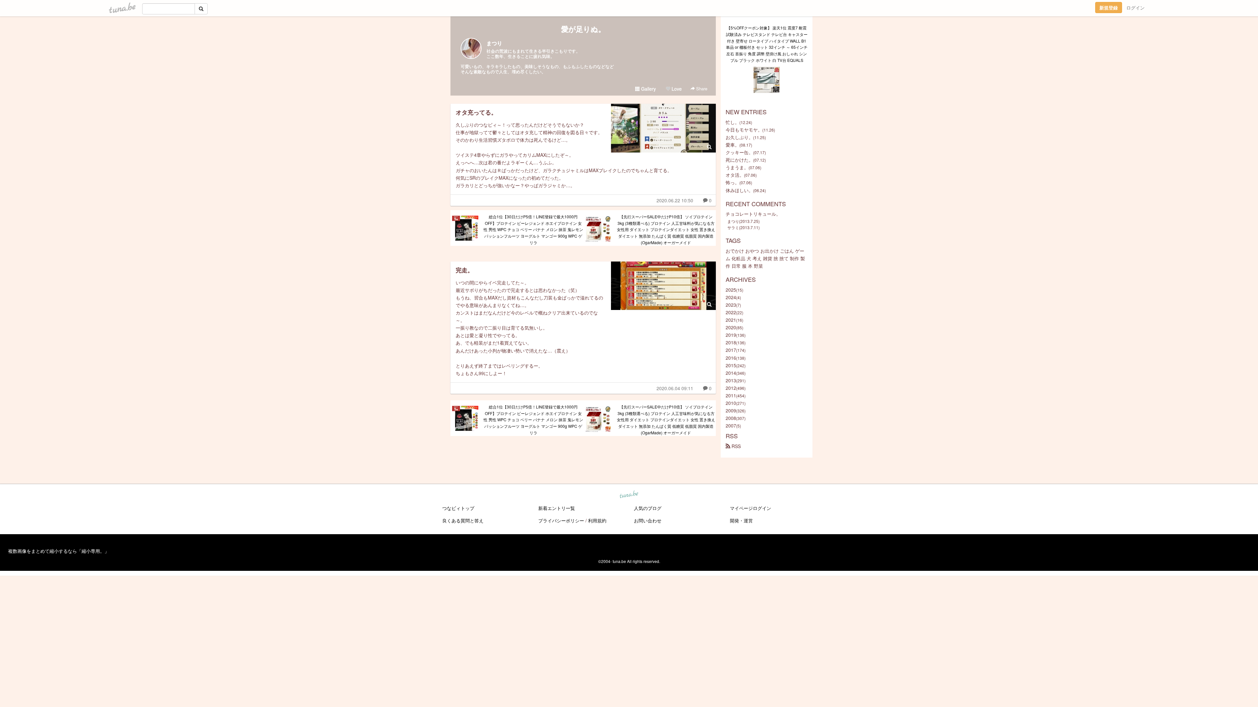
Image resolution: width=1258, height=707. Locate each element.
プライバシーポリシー (561, 520)
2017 (731, 350)
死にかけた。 (739, 159)
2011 (731, 395)
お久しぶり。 (739, 137)
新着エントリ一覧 (556, 508)
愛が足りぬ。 (583, 29)
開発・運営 (741, 520)
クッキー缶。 (739, 152)
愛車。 (732, 144)
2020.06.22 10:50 (675, 200)
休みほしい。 (739, 190)
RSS (735, 446)
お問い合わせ (647, 520)
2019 (731, 335)
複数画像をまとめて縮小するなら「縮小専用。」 (58, 551)
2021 (731, 320)
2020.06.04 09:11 (675, 388)
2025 (731, 289)
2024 (731, 297)
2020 (731, 327)
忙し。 (732, 122)
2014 (731, 373)
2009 (731, 410)
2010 (731, 403)
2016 (731, 357)
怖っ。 (732, 182)
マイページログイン (750, 508)
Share (701, 88)
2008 (731, 418)
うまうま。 (737, 167)
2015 (731, 365)
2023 (731, 304)
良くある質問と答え (463, 520)
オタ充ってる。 (476, 112)
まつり (494, 43)
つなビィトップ (458, 508)
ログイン (1135, 7)
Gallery (648, 88)
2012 (731, 388)
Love (676, 88)
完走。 (464, 270)
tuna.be (629, 495)
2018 (731, 342)
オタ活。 (735, 175)
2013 (731, 380)
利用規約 (597, 520)
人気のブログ (647, 508)
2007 (731, 425)
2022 (731, 312)
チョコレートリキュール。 (753, 213)
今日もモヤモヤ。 (744, 129)
